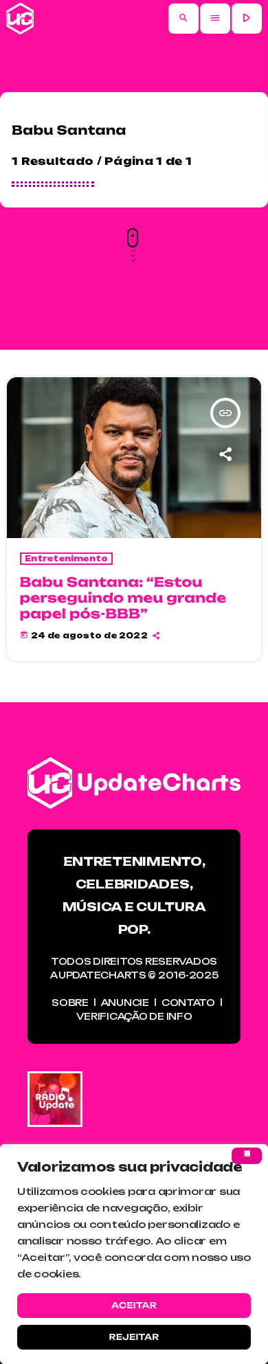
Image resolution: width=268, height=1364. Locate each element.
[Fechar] (247, 1156)
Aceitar (134, 1305)
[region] (134, 1254)
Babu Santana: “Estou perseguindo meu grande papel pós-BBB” (123, 598)
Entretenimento (67, 558)
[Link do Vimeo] (20, 18)
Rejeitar (134, 1337)
